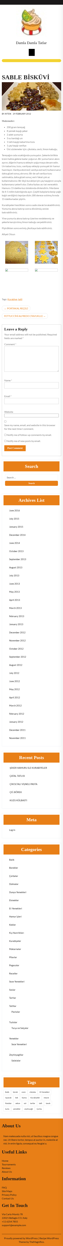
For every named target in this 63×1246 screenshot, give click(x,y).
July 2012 (14, 673)
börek (15, 1092)
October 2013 (16, 551)
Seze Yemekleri (16, 981)
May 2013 (14, 591)
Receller (13, 973)
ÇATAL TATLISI (17, 775)
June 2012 (14, 681)
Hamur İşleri (15, 916)
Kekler (12, 924)
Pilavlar (13, 957)
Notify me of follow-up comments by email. (29, 434)
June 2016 (14, 510)
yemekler (16, 1109)
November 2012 (17, 640)
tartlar (32, 1103)
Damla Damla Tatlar (31, 43)
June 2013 (14, 583)
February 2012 (16, 713)
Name (8, 380)
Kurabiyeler (15, 941)
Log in (12, 830)
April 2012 (14, 697)
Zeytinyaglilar (16, 1054)
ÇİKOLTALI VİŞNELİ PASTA (23, 784)
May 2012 (14, 689)
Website (8, 411)
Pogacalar (14, 965)
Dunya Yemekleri (17, 892)
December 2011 (17, 730)
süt (25, 1103)
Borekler (13, 867)
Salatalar (16, 1060)
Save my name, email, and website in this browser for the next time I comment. (29, 427)
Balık (11, 859)
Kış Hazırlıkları (16, 932)
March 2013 (15, 608)
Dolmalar (14, 884)
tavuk (48, 1103)
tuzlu (7, 1109)
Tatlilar (12, 1006)
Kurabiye (12, 299)
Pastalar (15, 1011)
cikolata (33, 1092)
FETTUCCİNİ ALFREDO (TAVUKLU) (23, 315)
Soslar (12, 989)
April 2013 (14, 600)
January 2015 (16, 526)
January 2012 (16, 721)
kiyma (24, 1098)
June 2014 (14, 543)
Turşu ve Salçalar (19, 1028)
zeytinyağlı (28, 1109)
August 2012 (15, 665)
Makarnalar (15, 949)
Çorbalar (13, 876)
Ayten (8, 114)
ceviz (24, 1092)
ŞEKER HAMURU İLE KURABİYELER (28, 767)
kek (16, 1098)
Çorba (39, 1109)
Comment (10, 344)
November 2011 (17, 738)
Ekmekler (14, 900)
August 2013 (15, 567)
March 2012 (15, 705)
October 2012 (16, 648)
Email (7, 396)
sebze (17, 1103)
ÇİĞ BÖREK (15, 792)
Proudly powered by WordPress (21, 1238)
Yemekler (14, 1038)
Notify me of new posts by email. (24, 440)
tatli (20, 299)
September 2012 (17, 656)
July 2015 (14, 518)
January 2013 (16, 624)
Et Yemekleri (15, 908)
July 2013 (14, 575)
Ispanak (8, 1098)
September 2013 (17, 559)
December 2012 (17, 632)
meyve (46, 1098)
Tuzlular (13, 1022)
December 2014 (17, 535)
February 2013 (16, 616)
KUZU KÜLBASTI (18, 800)
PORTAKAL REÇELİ (17, 308)
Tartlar (12, 997)
